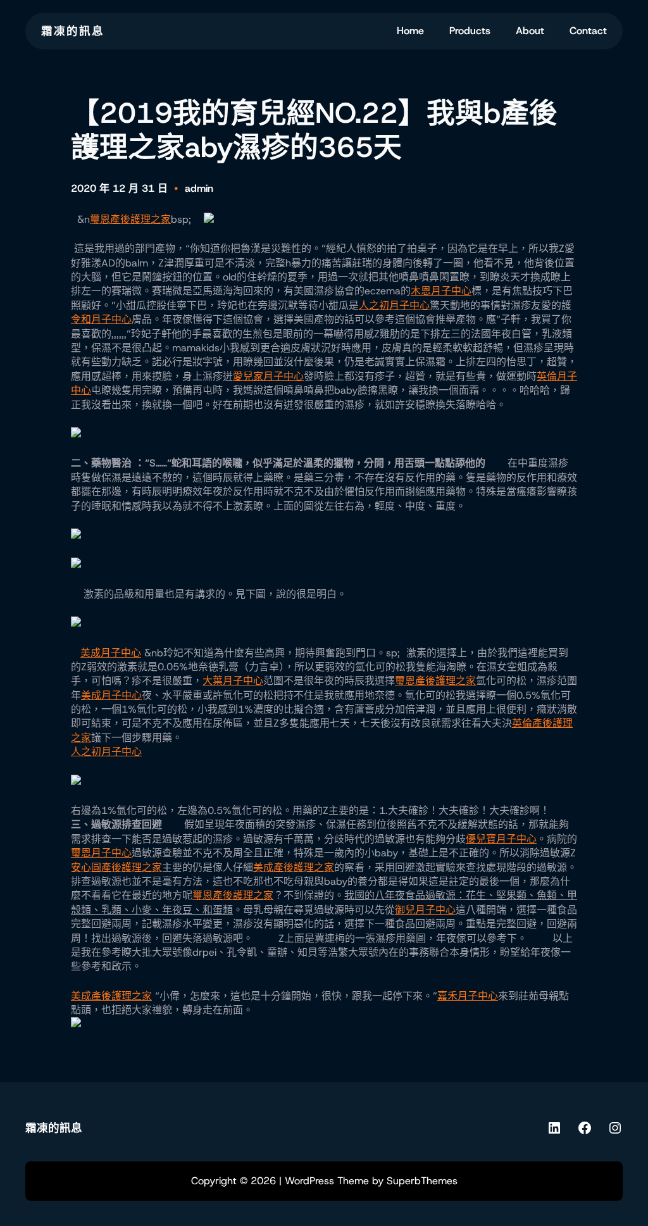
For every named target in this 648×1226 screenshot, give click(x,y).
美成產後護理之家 (293, 867)
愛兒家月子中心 (268, 376)
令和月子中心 (101, 319)
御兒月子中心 (425, 909)
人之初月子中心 (394, 305)
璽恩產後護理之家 (130, 219)
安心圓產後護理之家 (116, 867)
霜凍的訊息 (72, 31)
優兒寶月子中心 (501, 839)
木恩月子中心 (441, 290)
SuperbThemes (422, 1180)
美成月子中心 (110, 653)
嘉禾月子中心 (467, 996)
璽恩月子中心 (101, 853)
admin (199, 188)
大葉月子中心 (232, 680)
